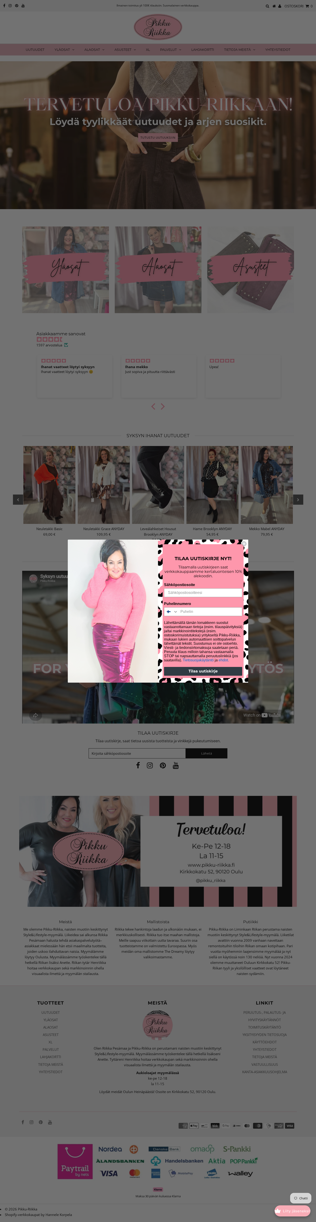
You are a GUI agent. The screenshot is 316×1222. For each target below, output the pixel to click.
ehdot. (224, 660)
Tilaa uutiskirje (203, 671)
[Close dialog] (244, 543)
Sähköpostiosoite (179, 585)
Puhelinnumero (177, 604)
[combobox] (171, 612)
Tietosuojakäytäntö (198, 660)
